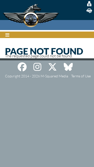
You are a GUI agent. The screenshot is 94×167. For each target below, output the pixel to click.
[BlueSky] (68, 66)
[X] (52, 66)
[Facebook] (22, 66)
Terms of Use (81, 76)
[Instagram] (37, 66)
